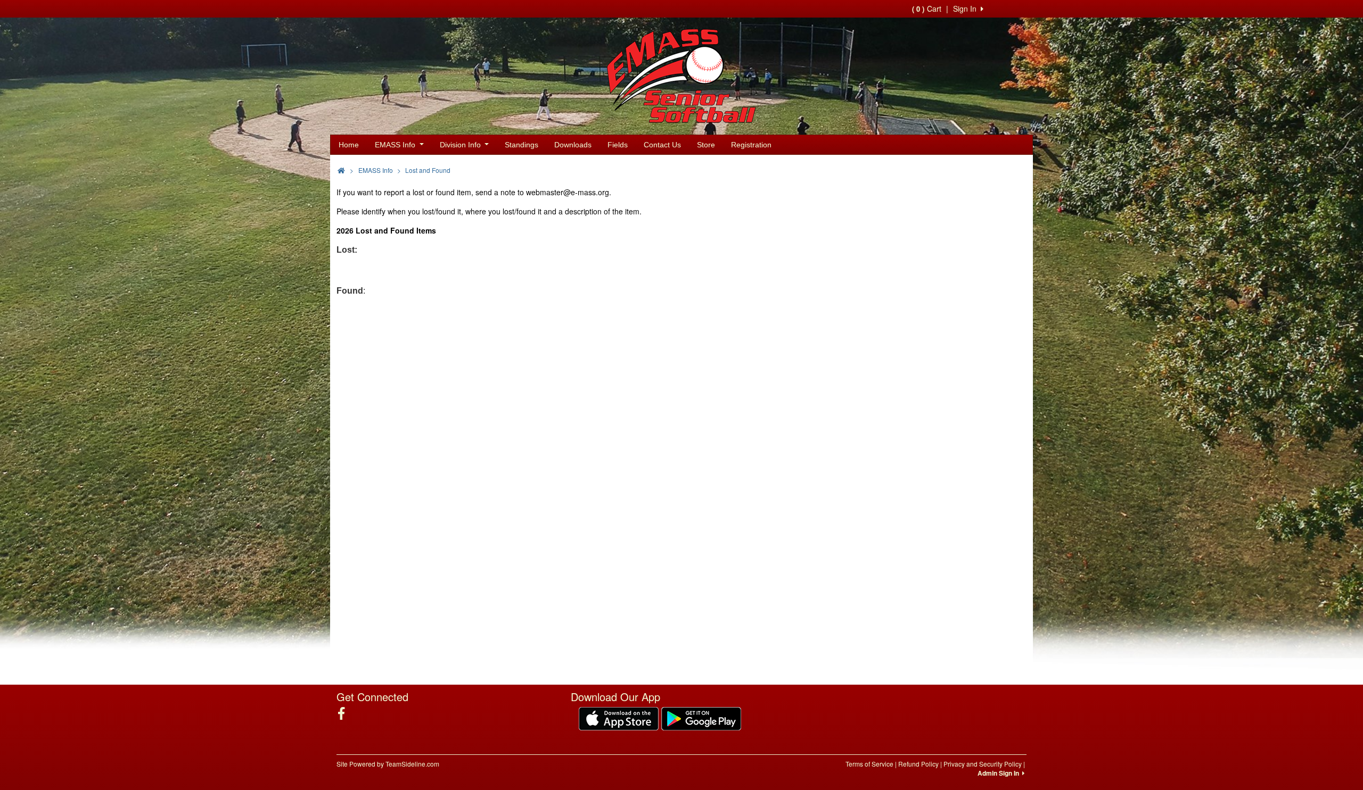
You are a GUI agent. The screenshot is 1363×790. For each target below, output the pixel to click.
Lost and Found (427, 169)
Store (706, 144)
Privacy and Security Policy (982, 763)
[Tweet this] (1000, 169)
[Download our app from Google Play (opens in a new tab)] (701, 717)
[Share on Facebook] (981, 169)
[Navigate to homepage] (341, 169)
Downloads (573, 144)
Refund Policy (918, 763)
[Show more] (1017, 169)
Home (349, 144)
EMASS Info (396, 144)
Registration (751, 144)
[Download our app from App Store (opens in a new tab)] (619, 717)
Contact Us (662, 144)
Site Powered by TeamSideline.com (387, 763)
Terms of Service (869, 763)
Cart (926, 8)
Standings (521, 144)
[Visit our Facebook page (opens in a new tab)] (345, 713)
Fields (617, 144)
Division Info (461, 144)
